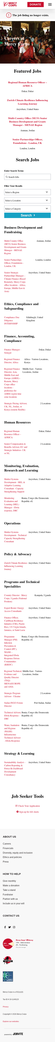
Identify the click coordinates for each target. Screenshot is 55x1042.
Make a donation (11, 885)
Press (6, 861)
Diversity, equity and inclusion (18, 853)
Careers (7, 844)
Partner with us (10, 899)
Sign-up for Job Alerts (29, 811)
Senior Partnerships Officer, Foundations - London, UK (28, 141)
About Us (9, 836)
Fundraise (8, 894)
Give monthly (9, 881)
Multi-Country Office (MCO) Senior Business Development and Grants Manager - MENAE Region (27, 121)
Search (26, 215)
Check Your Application (28, 805)
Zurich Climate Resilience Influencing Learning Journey (27, 101)
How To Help (12, 874)
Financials (8, 848)
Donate (35, 4)
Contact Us (11, 915)
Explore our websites (11, 1021)
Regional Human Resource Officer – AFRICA (27, 83)
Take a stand (9, 890)
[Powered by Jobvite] (13, 1034)
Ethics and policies (12, 857)
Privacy (5, 1007)
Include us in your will (13, 903)
